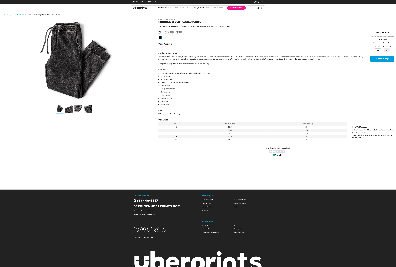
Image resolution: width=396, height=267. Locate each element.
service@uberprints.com (157, 206)
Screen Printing (207, 207)
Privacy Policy (238, 229)
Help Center (260, 2)
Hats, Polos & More (201, 8)
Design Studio (207, 203)
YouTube (156, 229)
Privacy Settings (239, 232)
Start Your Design (382, 59)
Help (235, 207)
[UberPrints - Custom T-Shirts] (140, 7)
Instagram (143, 229)
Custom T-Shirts (164, 8)
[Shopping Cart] (261, 8)
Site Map (205, 210)
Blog (235, 225)
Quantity (377, 47)
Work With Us (206, 229)
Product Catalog (5, 15)
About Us (205, 225)
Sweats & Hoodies (182, 8)
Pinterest (163, 229)
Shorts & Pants (19, 15)
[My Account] (258, 8)
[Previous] (2, 60)
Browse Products (240, 200)
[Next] (144, 60)
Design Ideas (218, 8)
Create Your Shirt (236, 8)
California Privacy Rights (210, 232)
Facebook (136, 229)
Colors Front (387, 47)
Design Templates (240, 203)
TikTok (149, 229)
